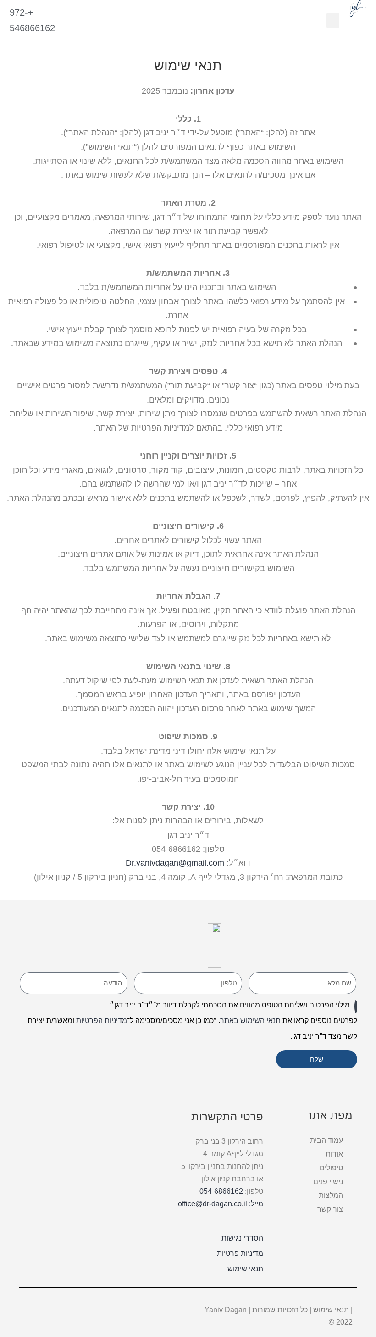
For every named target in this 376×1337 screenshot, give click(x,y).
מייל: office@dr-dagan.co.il (220, 1204)
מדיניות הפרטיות (101, 1020)
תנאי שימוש (245, 1269)
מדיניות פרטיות (240, 1253)
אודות (334, 1154)
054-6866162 (221, 1191)
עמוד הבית (326, 1140)
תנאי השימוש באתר (250, 1020)
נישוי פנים (328, 1182)
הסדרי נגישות (242, 1238)
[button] (332, 20)
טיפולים (331, 1168)
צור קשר (330, 1209)
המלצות (331, 1195)
